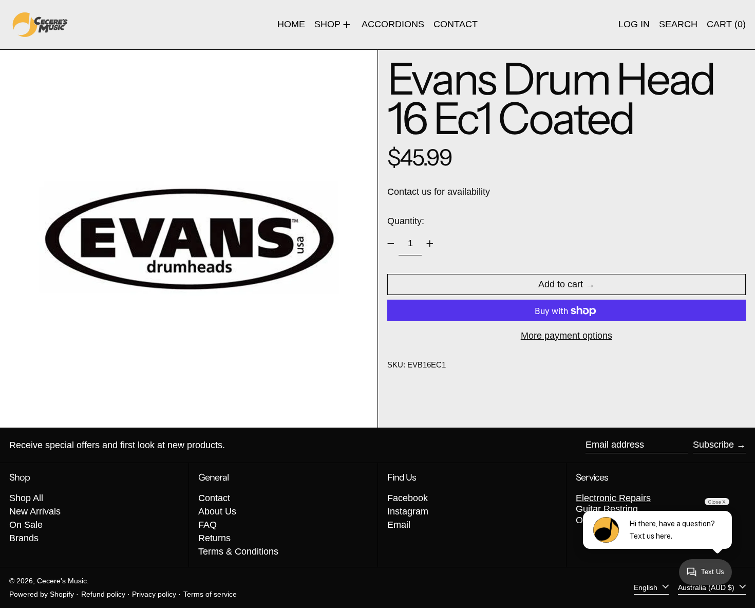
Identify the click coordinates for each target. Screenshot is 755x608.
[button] (678, 24)
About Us (217, 511)
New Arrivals (35, 511)
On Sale (26, 525)
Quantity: (405, 221)
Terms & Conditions (238, 551)
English (646, 587)
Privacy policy (154, 594)
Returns (214, 538)
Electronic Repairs (613, 498)
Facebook (407, 498)
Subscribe (713, 444)
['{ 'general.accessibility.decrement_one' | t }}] (391, 243)
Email (398, 525)
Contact (214, 498)
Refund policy (103, 594)
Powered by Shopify (41, 594)
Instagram (407, 511)
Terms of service (210, 594)
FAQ (207, 525)
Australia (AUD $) (707, 587)
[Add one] (430, 243)
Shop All (26, 498)
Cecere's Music (62, 581)
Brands (24, 538)
